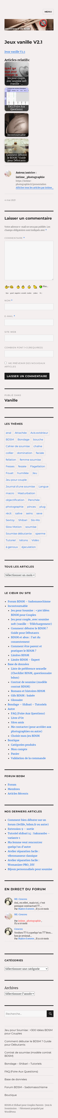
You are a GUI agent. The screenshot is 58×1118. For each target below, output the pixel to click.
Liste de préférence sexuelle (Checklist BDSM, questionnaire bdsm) (31, 673)
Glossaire (17, 700)
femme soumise (30, 459)
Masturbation (26, 493)
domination (24, 452)
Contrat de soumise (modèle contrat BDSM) (28, 1054)
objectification (15, 500)
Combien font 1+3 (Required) (24, 347)
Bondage (23, 439)
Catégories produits (23, 744)
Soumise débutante (19, 533)
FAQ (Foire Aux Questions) (28, 713)
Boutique (13, 740)
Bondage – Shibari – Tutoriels (27, 704)
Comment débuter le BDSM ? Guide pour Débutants (28, 1043)
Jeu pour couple (16, 479)
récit (9, 513)
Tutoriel (11, 540)
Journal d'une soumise (20, 486)
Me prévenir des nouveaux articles (25, 365)
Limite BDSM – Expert (25, 659)
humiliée (23, 473)
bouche (38, 439)
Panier (15, 753)
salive (18, 513)
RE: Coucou (20, 899)
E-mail (10, 316)
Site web (10, 332)
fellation (11, 459)
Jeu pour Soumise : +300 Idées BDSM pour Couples (29, 1032)
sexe (39, 513)
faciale (40, 452)
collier (9, 452)
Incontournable (18, 606)
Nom (9, 300)
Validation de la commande (28, 758)
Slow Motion (14, 526)
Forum (12, 784)
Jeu (34, 473)
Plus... (45, 286)
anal (8, 432)
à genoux (12, 547)
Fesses (10, 466)
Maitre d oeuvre (26, 909)
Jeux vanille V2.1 (15, 51)
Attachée (21, 432)
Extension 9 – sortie (21, 828)
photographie (15, 506)
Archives (11, 988)
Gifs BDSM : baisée (23, 695)
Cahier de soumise (18, 446)
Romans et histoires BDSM (28, 691)
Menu (48, 11)
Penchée (34, 500)
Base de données (18, 664)
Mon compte (19, 749)
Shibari (22, 520)
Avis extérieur (39, 432)
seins (29, 513)
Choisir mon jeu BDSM (25, 735)
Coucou (18, 929)
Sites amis (17, 722)
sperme (40, 533)
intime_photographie (29, 921)
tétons (23, 540)
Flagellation (37, 466)
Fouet (10, 473)
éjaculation (29, 547)
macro (10, 493)
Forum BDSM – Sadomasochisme (29, 601)
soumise (30, 526)
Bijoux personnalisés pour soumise (30, 869)
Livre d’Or (17, 717)
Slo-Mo (35, 520)
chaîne (38, 446)
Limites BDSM (20, 655)
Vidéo (35, 540)
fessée (22, 466)
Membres (14, 789)
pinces (31, 506)
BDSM (10, 439)
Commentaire (15, 238)
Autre (11, 709)
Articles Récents (18, 793)
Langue (43, 486)
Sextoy (10, 520)
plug (42, 506)
